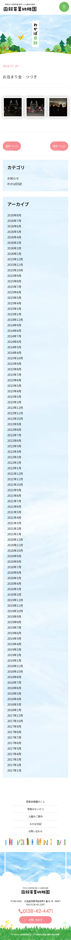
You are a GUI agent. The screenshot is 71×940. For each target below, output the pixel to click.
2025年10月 (15, 270)
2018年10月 (15, 671)
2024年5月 (14, 347)
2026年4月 (14, 237)
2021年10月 (15, 484)
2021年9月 (14, 490)
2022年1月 (14, 468)
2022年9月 (14, 424)
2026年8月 (14, 215)
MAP (57, 901)
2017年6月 (14, 743)
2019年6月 (14, 633)
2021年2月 (14, 528)
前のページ (11, 146)
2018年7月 (14, 682)
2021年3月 (14, 523)
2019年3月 (14, 649)
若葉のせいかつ (35, 809)
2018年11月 (15, 666)
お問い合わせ (35, 831)
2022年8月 (14, 429)
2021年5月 (14, 512)
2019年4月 (14, 644)
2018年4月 (14, 699)
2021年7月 (14, 501)
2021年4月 (14, 517)
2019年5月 (14, 638)
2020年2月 (14, 594)
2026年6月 (14, 226)
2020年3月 (14, 589)
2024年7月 (14, 336)
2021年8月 (14, 495)
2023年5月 (14, 385)
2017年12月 (15, 715)
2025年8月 (14, 281)
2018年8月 (14, 677)
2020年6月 (14, 572)
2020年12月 (15, 539)
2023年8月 (14, 369)
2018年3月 (14, 704)
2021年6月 (14, 506)
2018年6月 (14, 688)
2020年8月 (14, 561)
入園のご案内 (35, 816)
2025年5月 (14, 297)
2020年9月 (14, 556)
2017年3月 (14, 759)
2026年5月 (14, 231)
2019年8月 (14, 622)
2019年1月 (14, 660)
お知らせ (13, 178)
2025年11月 (15, 264)
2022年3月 (14, 457)
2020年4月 (14, 583)
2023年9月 (14, 363)
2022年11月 (15, 413)
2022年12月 (15, 407)
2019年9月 (14, 616)
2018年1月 (14, 710)
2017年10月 (15, 721)
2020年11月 (15, 545)
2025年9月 (14, 275)
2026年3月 (14, 242)
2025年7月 (14, 286)
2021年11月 (15, 479)
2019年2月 (14, 655)
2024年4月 (14, 352)
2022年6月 (14, 440)
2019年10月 (15, 611)
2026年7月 (14, 220)
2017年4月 (14, 754)
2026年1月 (14, 253)
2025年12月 (15, 259)
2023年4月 (14, 391)
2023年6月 (14, 380)
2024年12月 (15, 319)
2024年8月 (14, 330)
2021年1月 (14, 534)
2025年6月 (14, 292)
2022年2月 (14, 462)
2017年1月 (14, 770)
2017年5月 (14, 748)
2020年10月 (15, 550)
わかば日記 (14, 184)
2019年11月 (15, 605)
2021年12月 (15, 473)
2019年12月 (15, 600)
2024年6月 (14, 341)
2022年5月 (14, 446)
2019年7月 (14, 627)
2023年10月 (15, 358)
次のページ (59, 146)
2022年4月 (14, 451)
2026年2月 (14, 248)
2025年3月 (14, 308)
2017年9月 (14, 726)
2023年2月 (14, 402)
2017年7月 (14, 737)
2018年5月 (14, 693)
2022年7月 (14, 435)
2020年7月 (14, 567)
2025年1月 (14, 314)
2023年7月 (14, 374)
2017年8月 (14, 732)
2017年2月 (14, 765)
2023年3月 (14, 396)
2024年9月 (14, 325)
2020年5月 (14, 578)
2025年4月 (14, 303)
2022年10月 (15, 418)
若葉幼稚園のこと (35, 801)
